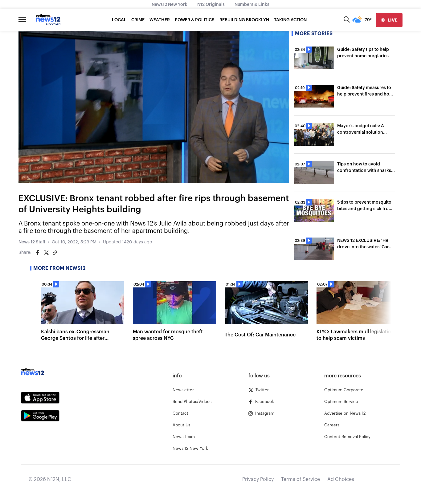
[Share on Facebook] (37, 252)
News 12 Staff (31, 242)
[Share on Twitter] (46, 252)
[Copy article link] (54, 252)
